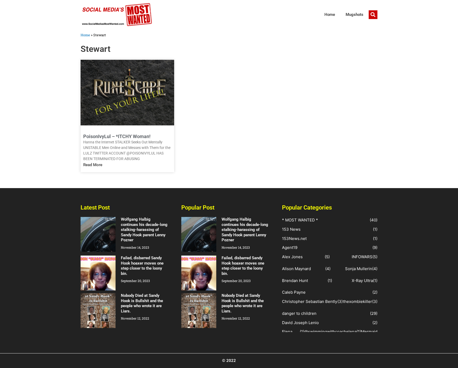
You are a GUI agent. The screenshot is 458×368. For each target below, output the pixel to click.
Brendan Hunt (295, 280)
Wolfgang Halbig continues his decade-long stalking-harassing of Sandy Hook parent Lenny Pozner (144, 229)
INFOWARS (362, 256)
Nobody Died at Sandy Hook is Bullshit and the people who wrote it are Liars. (142, 303)
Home (329, 14)
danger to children (299, 313)
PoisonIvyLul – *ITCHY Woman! (117, 136)
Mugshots (354, 14)
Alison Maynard (296, 268)
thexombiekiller (357, 301)
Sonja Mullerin (358, 268)
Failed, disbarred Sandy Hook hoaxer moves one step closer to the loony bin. (142, 266)
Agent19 (289, 247)
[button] (373, 14)
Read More (92, 164)
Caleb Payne (294, 292)
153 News (291, 229)
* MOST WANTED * (300, 219)
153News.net (294, 238)
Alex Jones (292, 256)
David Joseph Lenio (300, 322)
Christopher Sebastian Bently (309, 301)
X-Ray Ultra (362, 280)
